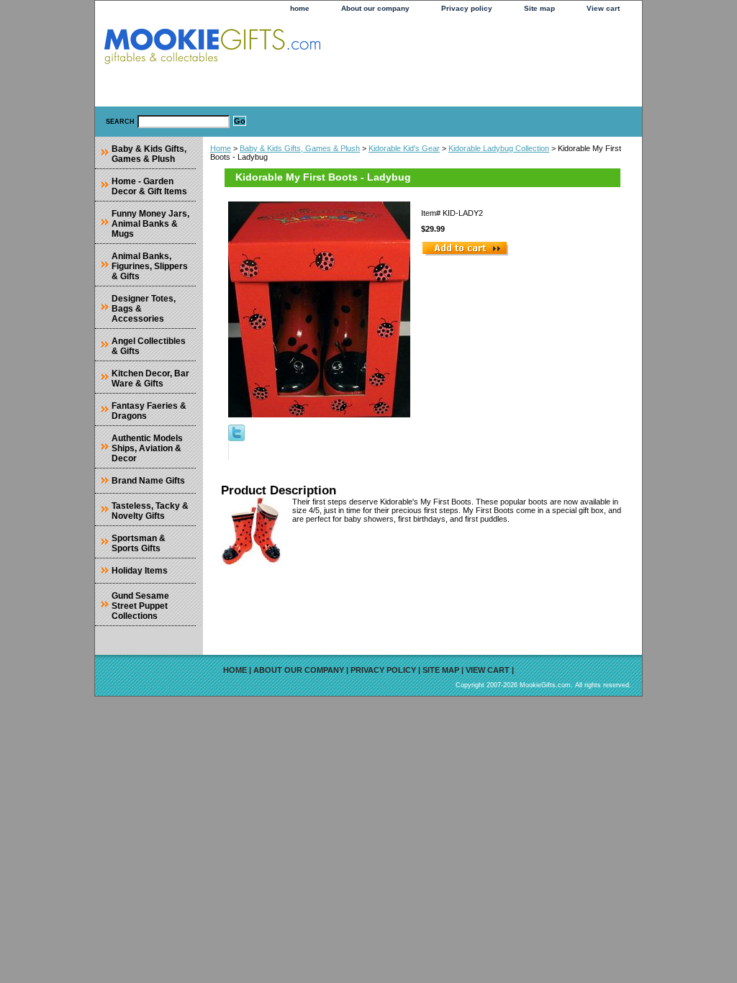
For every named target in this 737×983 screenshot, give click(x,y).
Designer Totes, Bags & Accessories (144, 309)
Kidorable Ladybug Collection (498, 148)
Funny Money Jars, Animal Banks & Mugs (150, 224)
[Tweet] (236, 438)
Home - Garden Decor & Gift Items (149, 186)
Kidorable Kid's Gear (404, 148)
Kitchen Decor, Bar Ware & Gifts (150, 378)
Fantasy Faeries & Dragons (149, 411)
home (299, 8)
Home (220, 148)
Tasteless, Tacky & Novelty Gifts (150, 511)
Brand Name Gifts (148, 481)
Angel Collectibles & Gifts (149, 346)
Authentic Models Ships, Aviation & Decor (147, 448)
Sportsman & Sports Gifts (139, 543)
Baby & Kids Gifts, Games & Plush (300, 148)
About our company (375, 8)
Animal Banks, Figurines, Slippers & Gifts (150, 266)
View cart (603, 8)
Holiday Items (140, 571)
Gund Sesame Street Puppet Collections (140, 606)
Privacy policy (466, 8)
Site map (539, 8)
